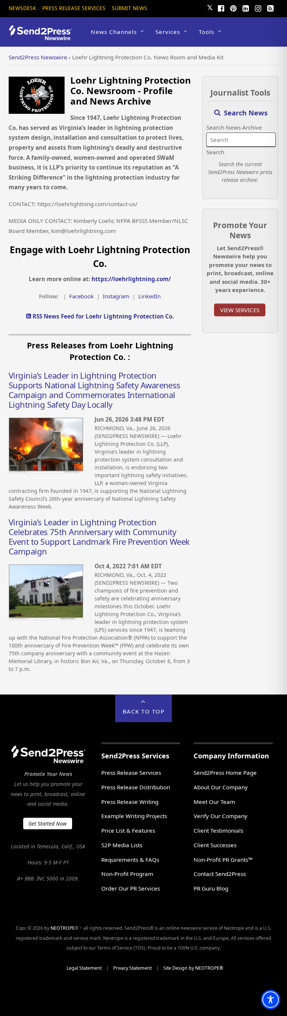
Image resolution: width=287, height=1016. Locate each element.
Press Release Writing (129, 801)
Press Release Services (73, 8)
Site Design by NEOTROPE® (193, 968)
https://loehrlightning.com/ (131, 279)
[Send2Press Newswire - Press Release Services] (43, 36)
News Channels (114, 31)
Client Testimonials (218, 830)
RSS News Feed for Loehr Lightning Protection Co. (102, 316)
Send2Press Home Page (225, 772)
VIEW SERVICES (239, 310)
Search (215, 152)
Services (167, 31)
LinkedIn (149, 296)
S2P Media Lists (121, 845)
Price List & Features (128, 830)
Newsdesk (22, 8)
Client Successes (215, 845)
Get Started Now (47, 823)
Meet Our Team (214, 801)
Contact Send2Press (220, 873)
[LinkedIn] (246, 7)
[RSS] (270, 7)
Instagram (116, 296)
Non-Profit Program (127, 873)
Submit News (129, 8)
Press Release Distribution (135, 787)
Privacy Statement (132, 968)
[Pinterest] (233, 7)
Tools (206, 31)
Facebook (81, 296)
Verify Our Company (220, 816)
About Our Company (221, 787)
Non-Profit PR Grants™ (223, 859)
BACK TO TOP (144, 711)
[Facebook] (221, 7)
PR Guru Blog (211, 888)
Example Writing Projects (134, 816)
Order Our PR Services (130, 888)
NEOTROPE (62, 928)
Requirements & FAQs (130, 859)
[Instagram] (258, 7)
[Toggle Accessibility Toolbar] (271, 1000)
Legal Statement (84, 968)
